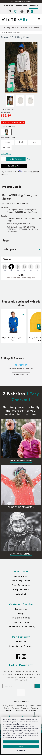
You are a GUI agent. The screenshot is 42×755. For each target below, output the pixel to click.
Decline (21, 746)
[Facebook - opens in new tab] (18, 656)
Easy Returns (21, 589)
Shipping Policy (21, 618)
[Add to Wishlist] (29, 159)
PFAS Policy (18, 710)
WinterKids (8, 6)
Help (21, 613)
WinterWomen (21, 6)
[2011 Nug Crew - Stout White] (10, 99)
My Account (21, 576)
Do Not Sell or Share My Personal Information (22, 707)
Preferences (21, 750)
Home (3, 32)
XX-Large (6, 147)
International (21, 622)
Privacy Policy (7, 706)
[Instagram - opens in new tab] (24, 656)
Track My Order (21, 580)
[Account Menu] (22, 11)
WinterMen (33, 6)
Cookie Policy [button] (10, 735)
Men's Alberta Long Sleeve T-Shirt (13, 339)
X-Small (7, 142)
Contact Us (21, 609)
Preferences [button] (18, 737)
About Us (21, 641)
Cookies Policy (21, 706)
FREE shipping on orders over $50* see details (21, 28)
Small (21, 142)
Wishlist (21, 594)
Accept (21, 742)
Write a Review (21, 375)
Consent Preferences (21, 702)
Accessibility (31, 710)
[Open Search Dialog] (10, 11)
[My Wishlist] (16, 11)
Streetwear (9, 32)
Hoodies (16, 32)
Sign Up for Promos (21, 646)
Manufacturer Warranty (21, 626)
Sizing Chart (6, 154)
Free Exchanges (21, 585)
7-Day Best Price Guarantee (21, 1)
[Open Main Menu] (35, 19)
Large (34, 142)
